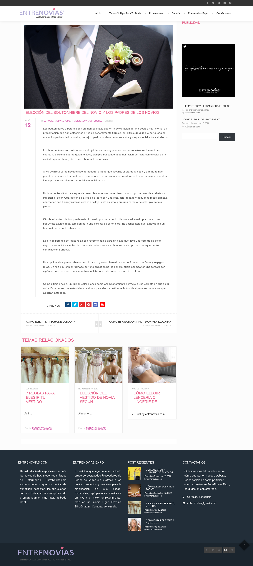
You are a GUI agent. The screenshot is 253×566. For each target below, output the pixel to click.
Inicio (98, 13)
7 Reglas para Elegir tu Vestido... (40, 397)
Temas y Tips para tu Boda (125, 13)
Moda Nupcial (62, 120)
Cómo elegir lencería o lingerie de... (147, 397)
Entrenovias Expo (198, 13)
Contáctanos (224, 13)
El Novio (48, 120)
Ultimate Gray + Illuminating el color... (208, 106)
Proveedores (156, 13)
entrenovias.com (42, 427)
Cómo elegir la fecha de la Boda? (50, 321)
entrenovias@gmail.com (201, 503)
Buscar (227, 137)
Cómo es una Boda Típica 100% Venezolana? (140, 321)
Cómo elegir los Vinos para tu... (203, 119)
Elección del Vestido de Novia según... (97, 397)
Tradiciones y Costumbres (87, 120)
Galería (176, 13)
